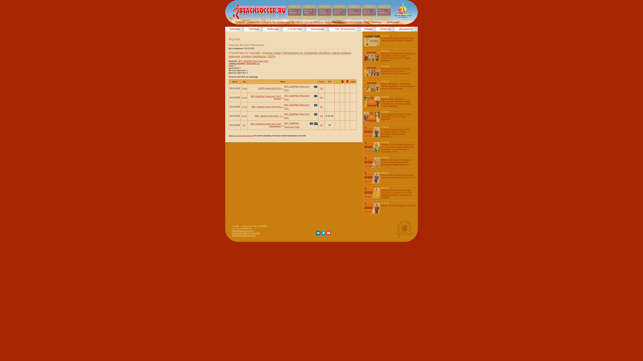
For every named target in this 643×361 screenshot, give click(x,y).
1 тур (244, 107)
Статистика (295, 29)
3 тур (244, 97)
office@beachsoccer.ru (242, 231)
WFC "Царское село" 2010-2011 (266, 107)
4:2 (321, 107)
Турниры (234, 29)
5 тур (244, 116)
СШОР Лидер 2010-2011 (269, 88)
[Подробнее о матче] (295, 12)
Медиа (368, 29)
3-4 (244, 125)
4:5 (321, 125)
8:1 (321, 97)
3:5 (321, 116)
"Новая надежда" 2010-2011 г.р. (244, 63)
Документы (406, 29)
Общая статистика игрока (241, 136)
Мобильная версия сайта (244, 235)
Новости (385, 29)
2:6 (321, 88)
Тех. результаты (345, 29)
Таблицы (253, 29)
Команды (273, 29)
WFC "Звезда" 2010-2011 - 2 (268, 116)
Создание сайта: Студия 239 (246, 233)
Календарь (318, 29)
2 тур (244, 88)
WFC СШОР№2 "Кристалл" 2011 (253, 61)
